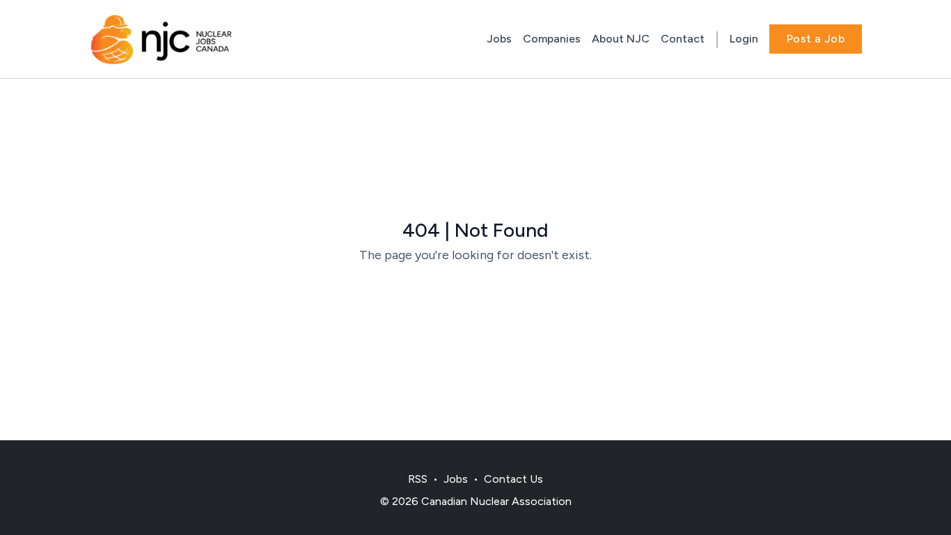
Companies (552, 38)
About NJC (621, 38)
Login (744, 38)
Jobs (499, 38)
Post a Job (815, 38)
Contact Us (513, 479)
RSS (417, 479)
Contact (683, 38)
